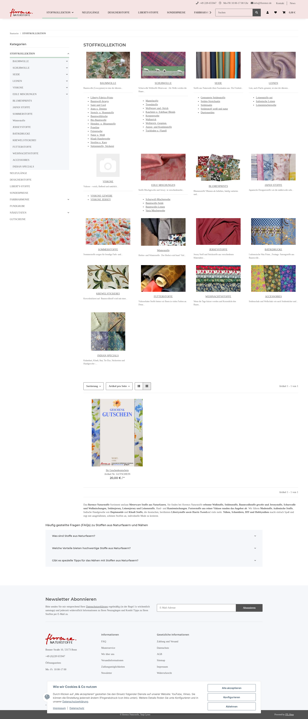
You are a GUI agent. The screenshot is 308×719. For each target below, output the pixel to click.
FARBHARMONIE (19, 199)
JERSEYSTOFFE (218, 249)
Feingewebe (96, 131)
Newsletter (106, 673)
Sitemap (161, 660)
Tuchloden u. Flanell (156, 130)
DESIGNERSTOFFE (21, 179)
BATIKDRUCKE (273, 249)
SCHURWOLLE (163, 83)
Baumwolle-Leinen (155, 207)
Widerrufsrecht (164, 673)
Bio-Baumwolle (98, 120)
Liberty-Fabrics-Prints (102, 97)
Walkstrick (151, 119)
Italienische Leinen (265, 101)
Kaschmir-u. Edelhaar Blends (160, 112)
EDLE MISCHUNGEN (163, 185)
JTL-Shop (289, 714)
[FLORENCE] (22, 13)
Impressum (162, 666)
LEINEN (273, 83)
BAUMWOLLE (108, 83)
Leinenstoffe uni (264, 97)
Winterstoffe (163, 250)
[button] (267, 12)
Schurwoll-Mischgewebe (158, 199)
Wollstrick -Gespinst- (156, 123)
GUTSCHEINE (18, 219)
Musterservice (108, 648)
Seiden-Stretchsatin (210, 101)
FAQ (103, 641)
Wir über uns (107, 654)
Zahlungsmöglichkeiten (113, 666)
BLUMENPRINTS (218, 186)
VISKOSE (108, 181)
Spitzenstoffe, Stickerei (102, 146)
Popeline (95, 127)
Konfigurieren (231, 697)
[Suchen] (257, 12)
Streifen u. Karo (99, 142)
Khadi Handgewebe (100, 138)
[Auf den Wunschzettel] (145, 405)
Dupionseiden (207, 112)
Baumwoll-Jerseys (100, 101)
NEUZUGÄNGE (18, 173)
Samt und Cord (98, 105)
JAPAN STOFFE (273, 185)
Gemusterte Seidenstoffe (213, 97)
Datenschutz (163, 648)
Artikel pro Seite (118, 386)
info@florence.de (262, 3)
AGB (159, 654)
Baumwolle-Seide (154, 203)
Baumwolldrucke (99, 116)
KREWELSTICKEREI (108, 293)
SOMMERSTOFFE (108, 249)
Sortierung (92, 386)
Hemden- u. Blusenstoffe (103, 123)
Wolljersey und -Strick (157, 108)
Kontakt (280, 3)
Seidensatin (206, 105)
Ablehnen (232, 706)
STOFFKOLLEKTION (22, 53)
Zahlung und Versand (167, 641)
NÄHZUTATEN (18, 212)
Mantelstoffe (152, 100)
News (292, 3)
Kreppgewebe (152, 115)
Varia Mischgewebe (155, 210)
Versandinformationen (112, 660)
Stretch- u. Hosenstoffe (102, 112)
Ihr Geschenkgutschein (117, 470)
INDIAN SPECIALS (108, 355)
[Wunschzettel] (275, 12)
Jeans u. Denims (99, 108)
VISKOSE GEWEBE (101, 195)
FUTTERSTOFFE (163, 296)
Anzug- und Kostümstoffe (159, 127)
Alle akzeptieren (232, 687)
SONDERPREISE (19, 193)
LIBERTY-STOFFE (20, 186)
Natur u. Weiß (98, 135)
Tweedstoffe (152, 104)
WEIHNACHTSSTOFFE (218, 296)
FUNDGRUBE (17, 206)
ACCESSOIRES (273, 296)
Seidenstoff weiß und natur (214, 108)
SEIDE (218, 83)
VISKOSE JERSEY (101, 199)
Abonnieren (249, 608)
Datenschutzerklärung (97, 606)
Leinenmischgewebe (266, 105)
